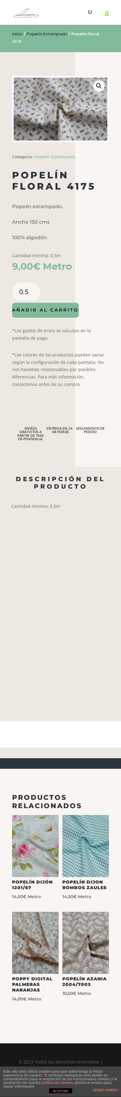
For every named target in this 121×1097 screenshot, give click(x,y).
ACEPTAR (60, 1091)
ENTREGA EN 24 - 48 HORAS (60, 430)
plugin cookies (105, 1090)
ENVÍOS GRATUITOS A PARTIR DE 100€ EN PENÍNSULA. (30, 433)
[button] (99, 86)
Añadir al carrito (45, 310)
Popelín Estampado (47, 34)
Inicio (17, 34)
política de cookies (57, 1083)
